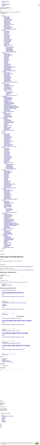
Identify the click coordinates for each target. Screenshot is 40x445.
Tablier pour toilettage (7, 113)
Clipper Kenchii (6, 60)
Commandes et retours (5, 360)
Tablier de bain (6, 114)
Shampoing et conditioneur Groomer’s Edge (11, 107)
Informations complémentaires (7, 284)
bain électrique (8, 93)
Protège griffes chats (9, 50)
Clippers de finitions (7, 55)
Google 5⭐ (4, 420)
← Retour (1, 250)
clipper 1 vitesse (6, 53)
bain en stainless (9, 91)
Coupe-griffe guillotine (10, 164)
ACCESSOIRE (4, 117)
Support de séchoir (7, 198)
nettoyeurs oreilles (7, 110)
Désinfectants (6, 123)
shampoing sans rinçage (8, 216)
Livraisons (4, 359)
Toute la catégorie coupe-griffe (11, 51)
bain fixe (7, 94)
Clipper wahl (6, 58)
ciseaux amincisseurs (7, 40)
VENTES (3, 131)
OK (37, 443)
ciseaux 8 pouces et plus (8, 39)
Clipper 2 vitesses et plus (8, 54)
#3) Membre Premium (29, 266)
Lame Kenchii (6, 182)
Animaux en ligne (5, 365)
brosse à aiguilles (7, 16)
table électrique (6, 83)
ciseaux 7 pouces (7, 38)
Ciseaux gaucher (7, 31)
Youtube (3, 417)
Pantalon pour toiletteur (8, 233)
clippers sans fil (6, 56)
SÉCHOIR (4, 71)
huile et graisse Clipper (8, 67)
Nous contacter (4, 358)
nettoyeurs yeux (6, 109)
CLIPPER (3, 52)
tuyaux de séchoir (7, 79)
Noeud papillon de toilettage (8, 122)
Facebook (3, 416)
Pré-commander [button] (4, 301)
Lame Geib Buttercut (7, 181)
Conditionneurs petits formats (9, 103)
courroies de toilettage (7, 87)
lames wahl (6, 62)
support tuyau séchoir (7, 80)
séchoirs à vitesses (7, 72)
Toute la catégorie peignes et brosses (10, 29)
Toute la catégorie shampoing (9, 111)
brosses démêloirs (7, 18)
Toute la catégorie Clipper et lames (10, 70)
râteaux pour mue (7, 25)
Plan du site (4, 421)
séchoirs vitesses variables (8, 73)
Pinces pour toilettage (7, 127)
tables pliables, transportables (9, 85)
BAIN (5, 90)
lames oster (6, 63)
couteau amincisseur (7, 28)
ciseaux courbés (6, 32)
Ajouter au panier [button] (5, 314)
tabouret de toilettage (7, 88)
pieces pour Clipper (7, 68)
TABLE (3, 82)
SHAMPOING (4, 96)
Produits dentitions (7, 128)
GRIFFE (5, 46)
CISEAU (3, 147)
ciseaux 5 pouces (7, 36)
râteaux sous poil (7, 26)
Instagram (3, 418)
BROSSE (3, 15)
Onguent (5, 126)
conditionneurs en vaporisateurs (9, 102)
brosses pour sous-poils (8, 19)
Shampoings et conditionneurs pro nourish (11, 106)
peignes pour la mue (7, 22)
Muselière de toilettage (8, 125)
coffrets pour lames (7, 65)
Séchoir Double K (7, 76)
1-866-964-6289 (3, 13)
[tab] (21, 284)
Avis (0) (3, 285)
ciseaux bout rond (7, 34)
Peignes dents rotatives (8, 20)
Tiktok (3, 419)
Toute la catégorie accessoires (9, 130)
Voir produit (4, 329)
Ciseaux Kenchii (7, 43)
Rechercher (2, 8)
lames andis (6, 61)
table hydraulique (7, 84)
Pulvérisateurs (6, 129)
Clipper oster (6, 59)
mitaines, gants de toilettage (8, 27)
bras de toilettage (7, 86)
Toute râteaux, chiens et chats (9, 24)
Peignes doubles (6, 21)
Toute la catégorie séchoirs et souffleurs (10, 199)
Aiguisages (6, 118)
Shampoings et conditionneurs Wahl (10, 105)
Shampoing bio (6, 100)
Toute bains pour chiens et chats (11, 95)
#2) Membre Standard (20, 266)
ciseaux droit (6, 33)
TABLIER (4, 112)
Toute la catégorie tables (8, 89)
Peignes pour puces (7, 23)
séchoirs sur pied (7, 74)
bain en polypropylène (10, 92)
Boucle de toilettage (7, 119)
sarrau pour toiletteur (7, 115)
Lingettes (5, 124)
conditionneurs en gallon (8, 101)
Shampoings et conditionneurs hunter (10, 108)
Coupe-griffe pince (9, 165)
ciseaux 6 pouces (7, 37)
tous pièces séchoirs (7, 78)
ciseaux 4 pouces (7, 35)
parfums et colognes (7, 104)
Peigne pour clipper (7, 69)
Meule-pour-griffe (9, 48)
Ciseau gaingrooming (7, 41)
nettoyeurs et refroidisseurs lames (9, 66)
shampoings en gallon (7, 97)
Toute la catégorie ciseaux (8, 45)
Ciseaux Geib (6, 44)
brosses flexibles (7, 17)
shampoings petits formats (8, 98)
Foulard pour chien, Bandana (9, 121)
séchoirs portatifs (7, 75)
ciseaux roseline (6, 42)
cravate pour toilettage (7, 120)
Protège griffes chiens (9, 49)
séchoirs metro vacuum (8, 77)
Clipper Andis (6, 57)
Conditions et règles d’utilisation (7, 361)
